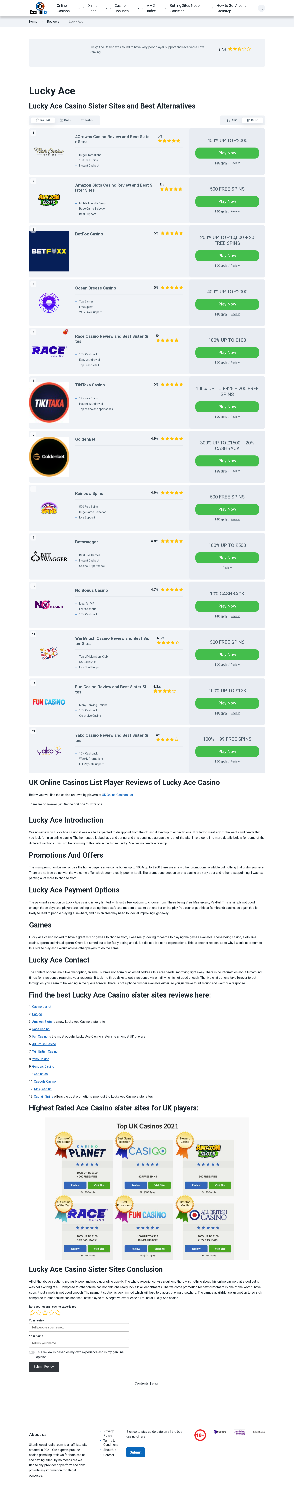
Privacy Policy (108, 1433)
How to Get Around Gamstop (232, 8)
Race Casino (41, 1029)
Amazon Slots (42, 1022)
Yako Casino (40, 1059)
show (155, 1383)
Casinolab (41, 1074)
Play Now (227, 153)
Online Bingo (92, 8)
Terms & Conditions (110, 1443)
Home (33, 21)
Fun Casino (40, 1036)
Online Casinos (63, 8)
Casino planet (41, 1007)
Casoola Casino (45, 1081)
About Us (109, 1450)
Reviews (53, 21)
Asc (234, 120)
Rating (45, 120)
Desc (254, 120)
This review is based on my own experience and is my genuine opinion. (80, 1354)
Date (67, 120)
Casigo (37, 1014)
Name (89, 120)
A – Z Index (151, 8)
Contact (108, 1455)
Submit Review (44, 1366)
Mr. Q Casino (43, 1089)
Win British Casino (45, 1051)
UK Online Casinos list (117, 795)
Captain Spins (43, 1096)
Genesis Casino (43, 1066)
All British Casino (44, 1044)
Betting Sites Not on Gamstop (186, 8)
